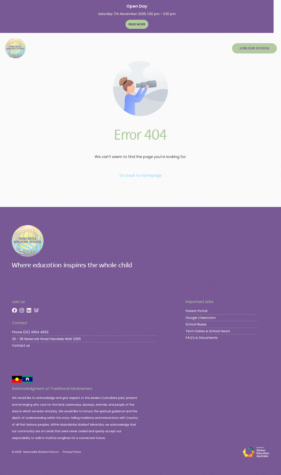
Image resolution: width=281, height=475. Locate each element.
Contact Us (182, 48)
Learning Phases (69, 48)
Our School (40, 48)
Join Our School (102, 48)
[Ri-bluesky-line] (36, 310)
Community (157, 48)
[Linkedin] (28, 310)
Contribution (131, 48)
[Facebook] (14, 310)
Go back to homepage (140, 175)
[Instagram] (21, 310)
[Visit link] (96, 321)
